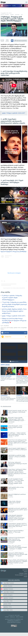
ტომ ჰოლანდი (10, 327)
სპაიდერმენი (24, 327)
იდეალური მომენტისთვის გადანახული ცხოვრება (14, 496)
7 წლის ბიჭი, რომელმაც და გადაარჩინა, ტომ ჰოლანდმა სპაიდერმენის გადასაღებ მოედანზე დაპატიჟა (14, 304)
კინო (22, 14)
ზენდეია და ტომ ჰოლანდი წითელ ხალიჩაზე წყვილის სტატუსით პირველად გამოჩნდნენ (14, 320)
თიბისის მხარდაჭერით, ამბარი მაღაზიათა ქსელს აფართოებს (14, 428)
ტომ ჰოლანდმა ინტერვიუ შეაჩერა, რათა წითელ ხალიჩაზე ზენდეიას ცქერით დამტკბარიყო (14, 311)
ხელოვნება (17, 14)
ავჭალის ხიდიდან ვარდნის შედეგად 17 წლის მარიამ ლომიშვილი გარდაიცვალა (14, 450)
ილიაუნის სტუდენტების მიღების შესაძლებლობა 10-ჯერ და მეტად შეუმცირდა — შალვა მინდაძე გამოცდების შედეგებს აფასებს (14, 482)
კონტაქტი (25, 576)
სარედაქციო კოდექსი (23, 573)
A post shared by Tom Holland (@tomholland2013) (14, 288)
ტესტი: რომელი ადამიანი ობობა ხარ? (13, 113)
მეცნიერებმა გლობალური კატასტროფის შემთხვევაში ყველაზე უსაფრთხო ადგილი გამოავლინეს (14, 510)
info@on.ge (12, 616)
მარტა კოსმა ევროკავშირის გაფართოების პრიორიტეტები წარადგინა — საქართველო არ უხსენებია (14, 548)
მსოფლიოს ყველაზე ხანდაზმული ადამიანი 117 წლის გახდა (14, 532)
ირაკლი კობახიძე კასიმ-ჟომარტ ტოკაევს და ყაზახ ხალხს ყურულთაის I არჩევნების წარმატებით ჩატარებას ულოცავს (14, 562)
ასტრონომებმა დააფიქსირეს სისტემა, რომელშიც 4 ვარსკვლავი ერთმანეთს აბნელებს (14, 457)
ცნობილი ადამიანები (5, 14)
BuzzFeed (6, 325)
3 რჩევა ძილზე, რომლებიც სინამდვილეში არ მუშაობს (14, 503)
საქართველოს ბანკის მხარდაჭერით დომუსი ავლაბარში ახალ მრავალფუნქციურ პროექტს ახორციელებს (14, 540)
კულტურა (12, 14)
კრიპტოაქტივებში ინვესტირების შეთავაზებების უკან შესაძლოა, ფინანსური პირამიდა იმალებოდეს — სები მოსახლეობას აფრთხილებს (14, 518)
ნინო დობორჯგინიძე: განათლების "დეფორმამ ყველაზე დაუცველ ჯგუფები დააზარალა (8, 393)
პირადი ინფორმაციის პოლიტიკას (14, 622)
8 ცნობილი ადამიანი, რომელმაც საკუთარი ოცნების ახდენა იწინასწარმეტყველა (12, 297)
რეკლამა (25, 571)
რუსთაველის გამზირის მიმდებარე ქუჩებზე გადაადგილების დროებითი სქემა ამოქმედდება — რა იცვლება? (14, 555)
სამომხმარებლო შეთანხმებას (13, 620)
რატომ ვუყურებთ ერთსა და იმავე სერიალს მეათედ (14, 489)
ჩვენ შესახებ (25, 569)
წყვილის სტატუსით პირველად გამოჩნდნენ (13, 251)
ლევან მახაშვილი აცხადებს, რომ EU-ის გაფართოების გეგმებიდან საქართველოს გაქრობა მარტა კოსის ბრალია (14, 525)
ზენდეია (2, 329)
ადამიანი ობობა (17, 327)
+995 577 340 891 (19, 616)
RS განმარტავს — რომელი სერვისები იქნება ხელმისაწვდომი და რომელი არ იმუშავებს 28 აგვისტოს (14, 435)
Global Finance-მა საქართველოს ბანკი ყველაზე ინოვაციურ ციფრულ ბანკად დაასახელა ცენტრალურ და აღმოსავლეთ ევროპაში (14, 443)
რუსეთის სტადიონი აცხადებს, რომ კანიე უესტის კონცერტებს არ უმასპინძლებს (14, 412)
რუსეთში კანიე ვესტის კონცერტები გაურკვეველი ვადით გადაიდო (8, 374)
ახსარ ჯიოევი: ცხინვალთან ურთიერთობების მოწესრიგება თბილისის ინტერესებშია (14, 464)
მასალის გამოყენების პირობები (21, 574)
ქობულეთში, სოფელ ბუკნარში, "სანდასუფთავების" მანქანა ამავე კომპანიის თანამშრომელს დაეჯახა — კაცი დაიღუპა (14, 420)
